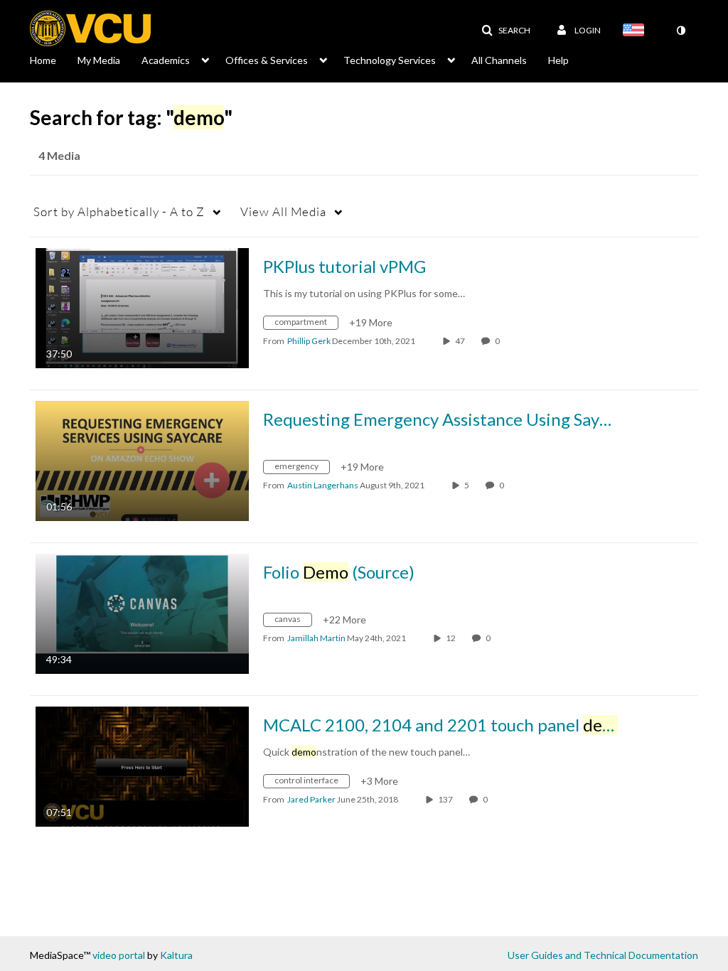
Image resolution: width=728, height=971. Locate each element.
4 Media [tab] (59, 155)
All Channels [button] (499, 60)
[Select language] (636, 31)
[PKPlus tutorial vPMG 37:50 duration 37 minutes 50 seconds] (142, 307)
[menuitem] (53, 59)
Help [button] (558, 60)
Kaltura (176, 955)
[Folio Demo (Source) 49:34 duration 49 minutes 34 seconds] (142, 612)
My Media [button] (98, 60)
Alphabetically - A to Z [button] (119, 211)
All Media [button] (283, 211)
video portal (118, 955)
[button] (506, 30)
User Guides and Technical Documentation (603, 955)
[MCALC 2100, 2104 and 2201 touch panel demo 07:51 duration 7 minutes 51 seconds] (142, 765)
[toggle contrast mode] (680, 30)
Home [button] (43, 60)
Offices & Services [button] (266, 60)
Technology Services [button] (389, 60)
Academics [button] (165, 60)
